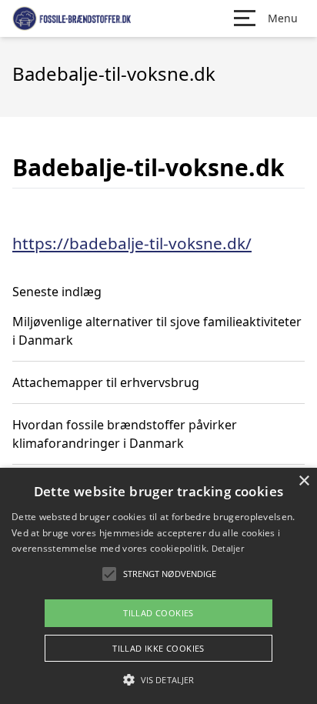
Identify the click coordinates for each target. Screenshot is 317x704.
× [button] (303, 481)
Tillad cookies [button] (158, 613)
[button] (158, 679)
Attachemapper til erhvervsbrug (105, 382)
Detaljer (228, 548)
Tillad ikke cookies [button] (158, 648)
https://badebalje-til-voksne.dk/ (132, 243)
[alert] (158, 586)
